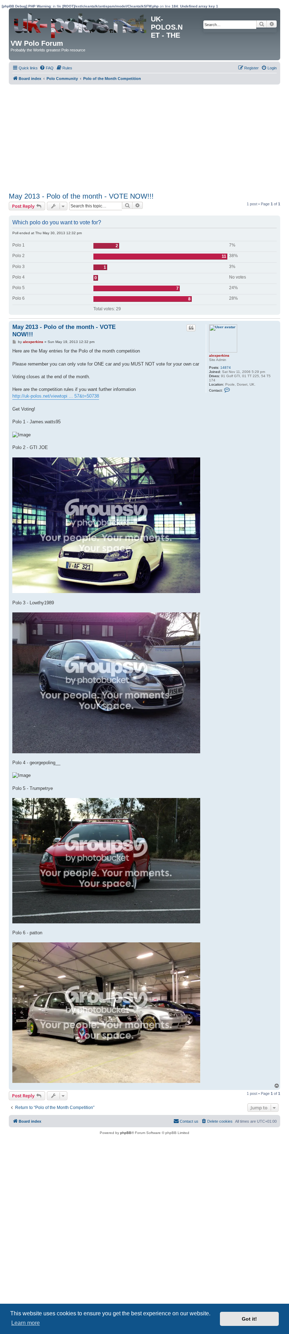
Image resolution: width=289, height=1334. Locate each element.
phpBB (125, 1133)
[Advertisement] (144, 137)
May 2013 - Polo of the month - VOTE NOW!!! (81, 196)
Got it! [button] (249, 1319)
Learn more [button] (25, 1323)
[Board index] (81, 24)
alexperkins (219, 355)
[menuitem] (46, 68)
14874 (225, 367)
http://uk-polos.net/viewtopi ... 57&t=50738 (55, 396)
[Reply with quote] (191, 327)
